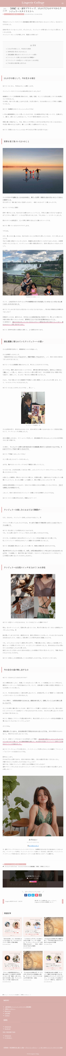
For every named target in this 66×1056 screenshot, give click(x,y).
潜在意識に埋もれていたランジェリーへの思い (22, 55)
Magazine (8, 1011)
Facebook (7, 1029)
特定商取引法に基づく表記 (17, 1047)
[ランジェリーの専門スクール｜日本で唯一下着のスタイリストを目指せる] (33, 3)
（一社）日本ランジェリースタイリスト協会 (50, 1047)
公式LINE (7, 1013)
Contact (7, 1015)
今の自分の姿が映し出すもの (17, 63)
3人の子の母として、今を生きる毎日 (19, 49)
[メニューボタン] (62, 3)
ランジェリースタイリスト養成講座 (26, 866)
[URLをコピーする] (40, 895)
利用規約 (6, 1047)
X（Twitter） (8, 1038)
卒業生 (37, 866)
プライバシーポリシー (31, 1047)
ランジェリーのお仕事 (9, 14)
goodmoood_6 (34, 846)
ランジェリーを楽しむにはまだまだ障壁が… (22, 57)
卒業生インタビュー (19, 14)
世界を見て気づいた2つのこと (17, 52)
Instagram (8, 1027)
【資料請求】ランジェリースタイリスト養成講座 (18, 1007)
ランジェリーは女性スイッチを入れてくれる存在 (23, 60)
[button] (25, 895)
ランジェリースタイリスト (11, 866)
